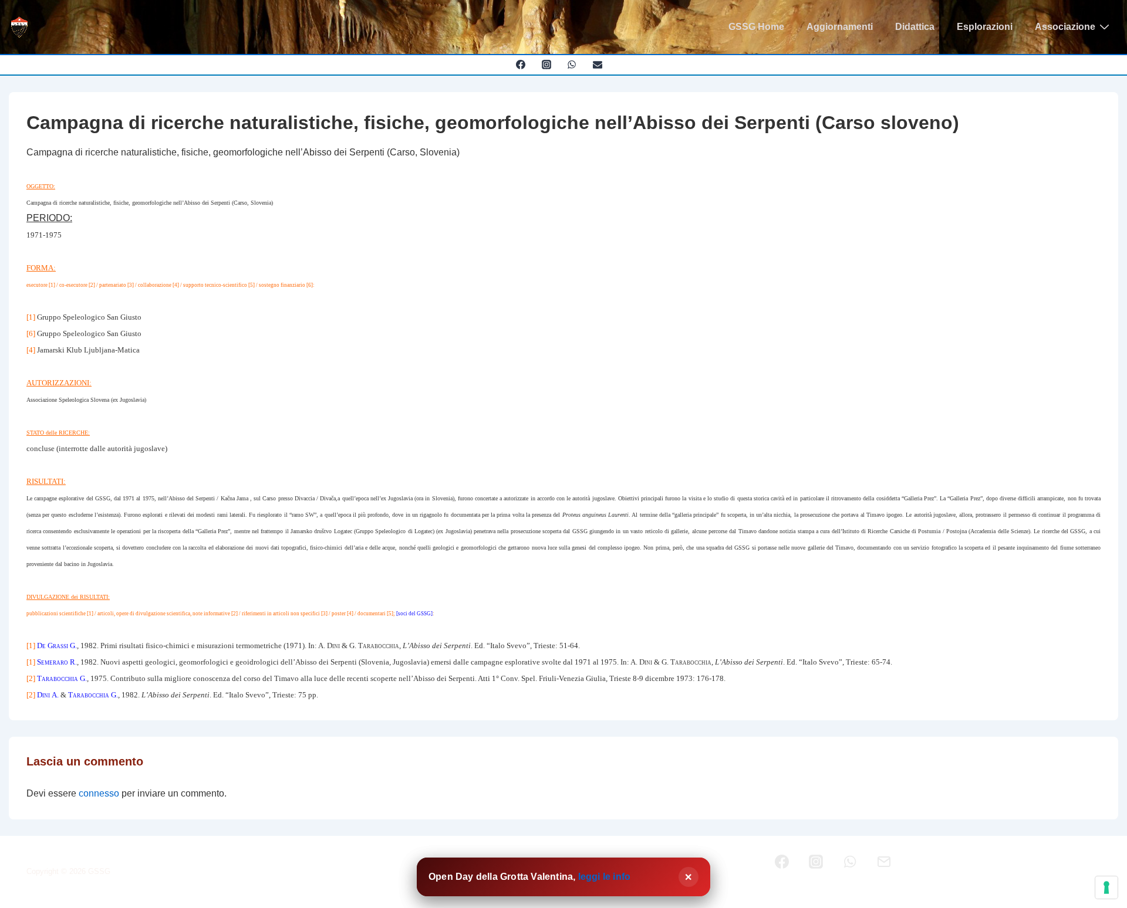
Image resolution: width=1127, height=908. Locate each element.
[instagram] (546, 64)
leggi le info (604, 877)
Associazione (1065, 27)
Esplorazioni (985, 27)
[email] (597, 64)
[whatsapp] (572, 64)
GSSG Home (756, 27)
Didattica (914, 27)
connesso (99, 793)
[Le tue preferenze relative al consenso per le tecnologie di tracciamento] (1106, 887)
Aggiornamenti (840, 27)
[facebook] (520, 64)
